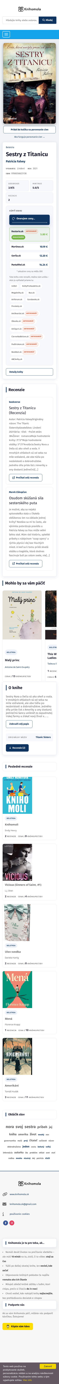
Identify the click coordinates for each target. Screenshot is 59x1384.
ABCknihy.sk (16, 359)
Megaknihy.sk (17, 293)
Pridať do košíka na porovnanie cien (29, 129)
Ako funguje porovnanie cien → (29, 137)
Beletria (10, 147)
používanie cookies (20, 1214)
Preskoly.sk (16, 306)
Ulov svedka (13, 952)
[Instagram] (11, 1222)
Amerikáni (12, 1085)
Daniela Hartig (12, 957)
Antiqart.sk (22, 329)
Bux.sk (31, 293)
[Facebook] (5, 1222)
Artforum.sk (16, 299)
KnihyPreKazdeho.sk (31, 286)
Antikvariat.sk (24, 313)
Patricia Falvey (15, 161)
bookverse (14, 402)
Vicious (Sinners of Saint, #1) (23, 885)
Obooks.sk (22, 321)
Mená (8, 1019)
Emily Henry (11, 830)
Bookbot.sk (22, 352)
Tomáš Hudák (11, 1091)
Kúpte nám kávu (20, 1326)
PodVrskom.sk (24, 344)
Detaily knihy (16, 372)
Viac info (27, 1380)
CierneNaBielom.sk (26, 336)
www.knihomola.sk (19, 1194)
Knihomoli (11, 824)
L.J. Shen (9, 890)
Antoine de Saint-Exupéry (17, 667)
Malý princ (12, 660)
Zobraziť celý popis (19, 724)
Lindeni (21, 168)
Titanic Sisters (43, 737)
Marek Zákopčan (18, 492)
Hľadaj (49, 20)
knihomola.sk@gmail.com (23, 1204)
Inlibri (14, 286)
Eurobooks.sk (33, 299)
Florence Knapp (12, 1024)
